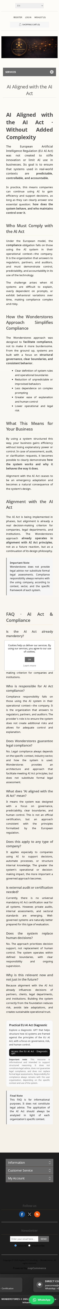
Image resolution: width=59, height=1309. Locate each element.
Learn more (29, 665)
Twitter (30, 1214)
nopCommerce (37, 1268)
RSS (37, 1214)
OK (29, 659)
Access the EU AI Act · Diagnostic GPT (29, 1052)
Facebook (22, 1214)
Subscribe (22, 1245)
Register (18, 17)
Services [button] (10, 72)
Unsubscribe (38, 1245)
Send (44, 1239)
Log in (28, 17)
